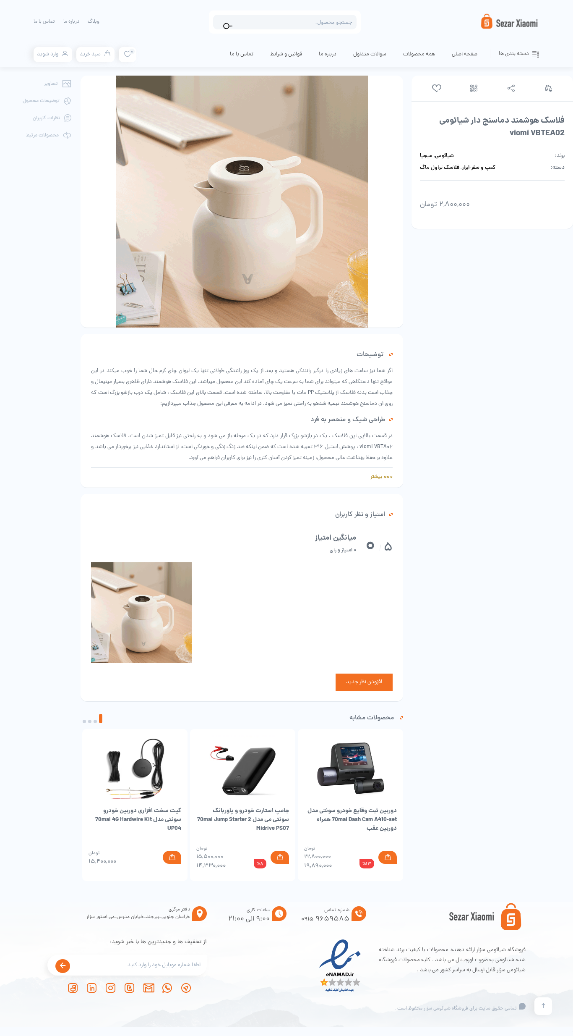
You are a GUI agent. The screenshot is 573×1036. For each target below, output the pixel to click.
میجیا (426, 156)
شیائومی (444, 156)
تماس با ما (44, 22)
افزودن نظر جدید (364, 682)
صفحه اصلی (464, 54)
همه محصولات (419, 54)
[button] (100, 718)
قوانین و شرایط (286, 54)
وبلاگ (93, 22)
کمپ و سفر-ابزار (478, 168)
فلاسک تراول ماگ (439, 168)
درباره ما (71, 22)
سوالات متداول (369, 54)
